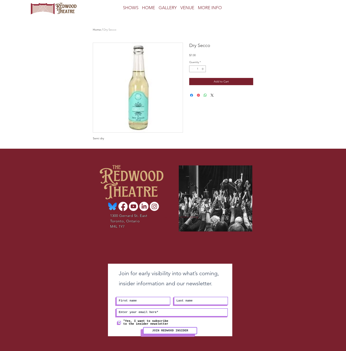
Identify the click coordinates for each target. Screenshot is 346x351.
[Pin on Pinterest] (198, 95)
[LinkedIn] (143, 206)
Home (97, 29)
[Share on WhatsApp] (205, 95)
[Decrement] (192, 69)
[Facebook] (123, 206)
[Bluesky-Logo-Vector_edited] (112, 206)
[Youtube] (133, 206)
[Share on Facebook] (191, 95)
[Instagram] (154, 206)
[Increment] (203, 69)
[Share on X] (212, 95)
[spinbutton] (197, 69)
